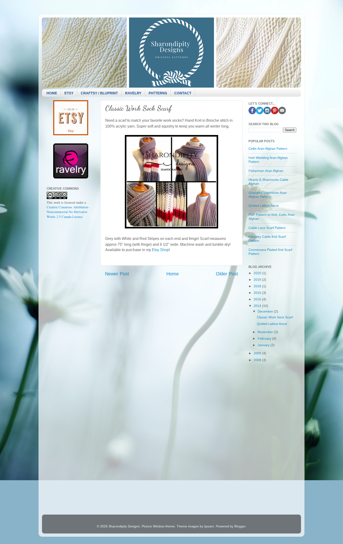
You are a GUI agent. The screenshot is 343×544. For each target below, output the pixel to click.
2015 (258, 299)
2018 (258, 286)
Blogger (239, 526)
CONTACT (182, 93)
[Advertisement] (70, 296)
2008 (258, 360)
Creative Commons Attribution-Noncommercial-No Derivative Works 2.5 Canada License (68, 212)
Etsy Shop (160, 250)
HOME (51, 93)
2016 (258, 293)
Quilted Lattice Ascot (263, 205)
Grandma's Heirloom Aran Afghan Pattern (267, 195)
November (266, 332)
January (264, 345)
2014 (258, 306)
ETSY (69, 93)
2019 (258, 279)
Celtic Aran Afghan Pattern (267, 148)
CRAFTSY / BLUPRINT (99, 93)
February (265, 338)
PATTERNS (158, 93)
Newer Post (117, 273)
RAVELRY (133, 93)
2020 (258, 273)
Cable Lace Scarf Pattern (267, 228)
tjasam (209, 526)
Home (172, 273)
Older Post (227, 273)
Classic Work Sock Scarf (275, 317)
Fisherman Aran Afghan (265, 171)
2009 (258, 353)
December (266, 311)
